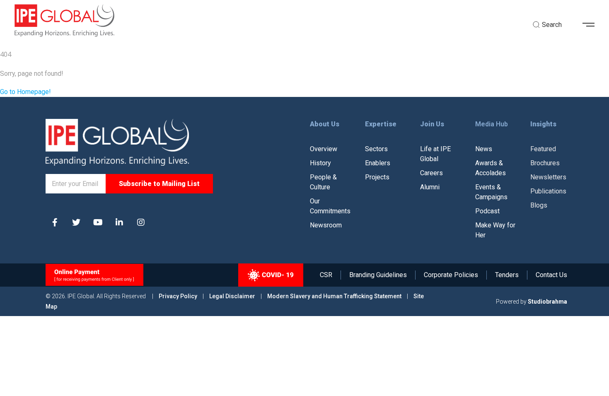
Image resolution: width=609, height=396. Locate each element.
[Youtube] (98, 222)
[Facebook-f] (55, 222)
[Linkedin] (119, 222)
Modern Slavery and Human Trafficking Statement (334, 296)
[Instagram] (141, 222)
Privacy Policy (178, 296)
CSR (326, 275)
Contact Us (551, 275)
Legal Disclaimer (232, 296)
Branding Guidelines (378, 275)
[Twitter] (76, 222)
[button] (591, 24)
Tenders (507, 275)
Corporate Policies (451, 275)
